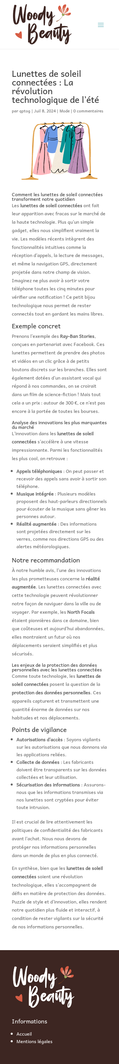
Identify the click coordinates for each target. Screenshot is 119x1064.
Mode (65, 111)
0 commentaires (88, 111)
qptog (24, 111)
